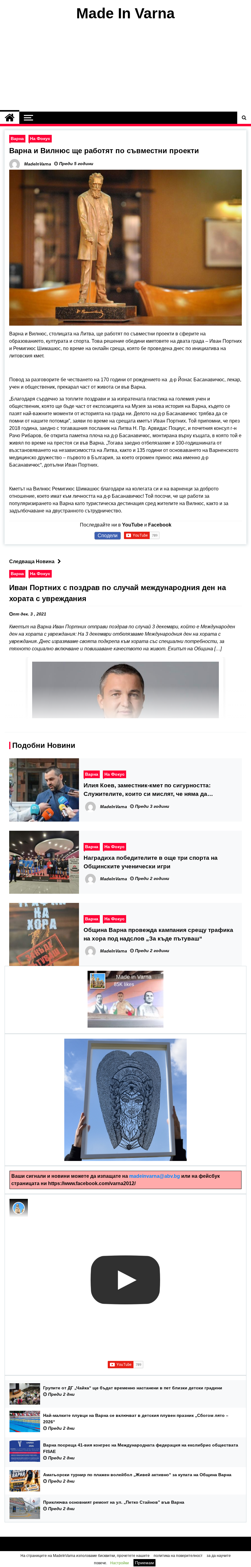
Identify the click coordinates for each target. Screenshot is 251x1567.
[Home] (9, 118)
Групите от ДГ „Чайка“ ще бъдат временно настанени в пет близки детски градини (132, 1387)
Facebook (159, 524)
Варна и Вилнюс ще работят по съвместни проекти (104, 150)
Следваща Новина (31, 561)
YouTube (132, 524)
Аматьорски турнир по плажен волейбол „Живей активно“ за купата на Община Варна (137, 1474)
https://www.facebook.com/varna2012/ (92, 1183)
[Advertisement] (125, 66)
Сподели (108, 535)
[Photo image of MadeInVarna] (19, 1208)
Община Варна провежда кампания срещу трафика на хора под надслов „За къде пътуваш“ (158, 934)
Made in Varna (134, 977)
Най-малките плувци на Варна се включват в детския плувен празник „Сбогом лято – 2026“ (135, 1418)
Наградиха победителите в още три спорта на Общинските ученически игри (151, 862)
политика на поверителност (178, 1556)
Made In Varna (125, 13)
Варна (17, 138)
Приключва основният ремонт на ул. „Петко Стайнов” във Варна (113, 1502)
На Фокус (40, 138)
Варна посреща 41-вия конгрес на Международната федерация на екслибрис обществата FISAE (140, 1448)
